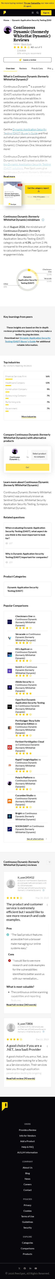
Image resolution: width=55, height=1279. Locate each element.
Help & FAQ (28, 1146)
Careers (28, 1184)
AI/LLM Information (27, 1152)
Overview (10, 68)
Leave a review (29, 60)
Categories (27, 1242)
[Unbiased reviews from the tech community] (10, 12)
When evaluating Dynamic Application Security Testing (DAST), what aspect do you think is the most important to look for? (26, 533)
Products (27, 1253)
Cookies (27, 1210)
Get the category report (38, 188)
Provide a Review (27, 1130)
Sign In (46, 13)
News (27, 1178)
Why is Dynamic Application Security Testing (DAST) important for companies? (26, 555)
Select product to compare (39, 455)
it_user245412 (26, 877)
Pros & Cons (37, 68)
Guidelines (27, 1221)
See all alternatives (35, 839)
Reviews (23, 68)
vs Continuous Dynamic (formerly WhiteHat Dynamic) (26, 621)
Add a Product (27, 1141)
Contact (27, 1190)
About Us (27, 1167)
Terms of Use (27, 1216)
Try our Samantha (32, 3)
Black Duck (26, 44)
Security (27, 1227)
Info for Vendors (27, 1135)
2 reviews (21, 50)
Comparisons (27, 1248)
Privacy (27, 1205)
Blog (27, 1173)
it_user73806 (25, 1023)
